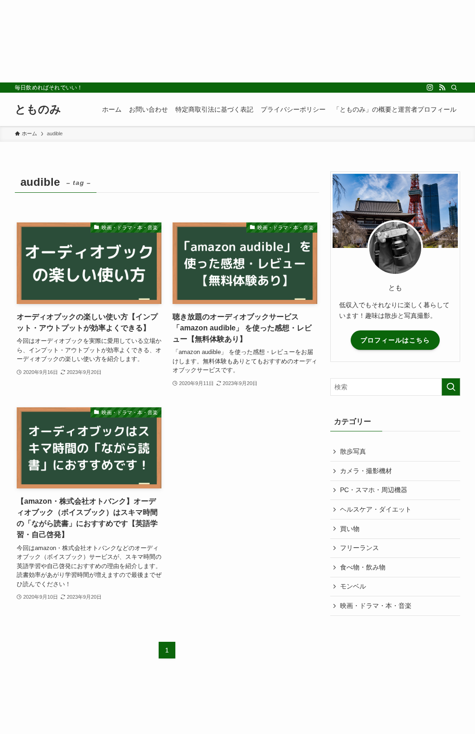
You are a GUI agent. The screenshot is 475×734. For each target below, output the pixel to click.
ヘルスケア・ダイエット (375, 509)
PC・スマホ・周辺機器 (373, 490)
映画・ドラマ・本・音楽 (375, 605)
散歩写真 (353, 451)
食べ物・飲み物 (362, 567)
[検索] (454, 87)
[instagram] (430, 87)
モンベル (353, 586)
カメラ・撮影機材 (366, 471)
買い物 (349, 528)
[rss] (442, 87)
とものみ (38, 109)
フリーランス (359, 547)
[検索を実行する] (451, 387)
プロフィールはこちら (395, 340)
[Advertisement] (237, 41)
